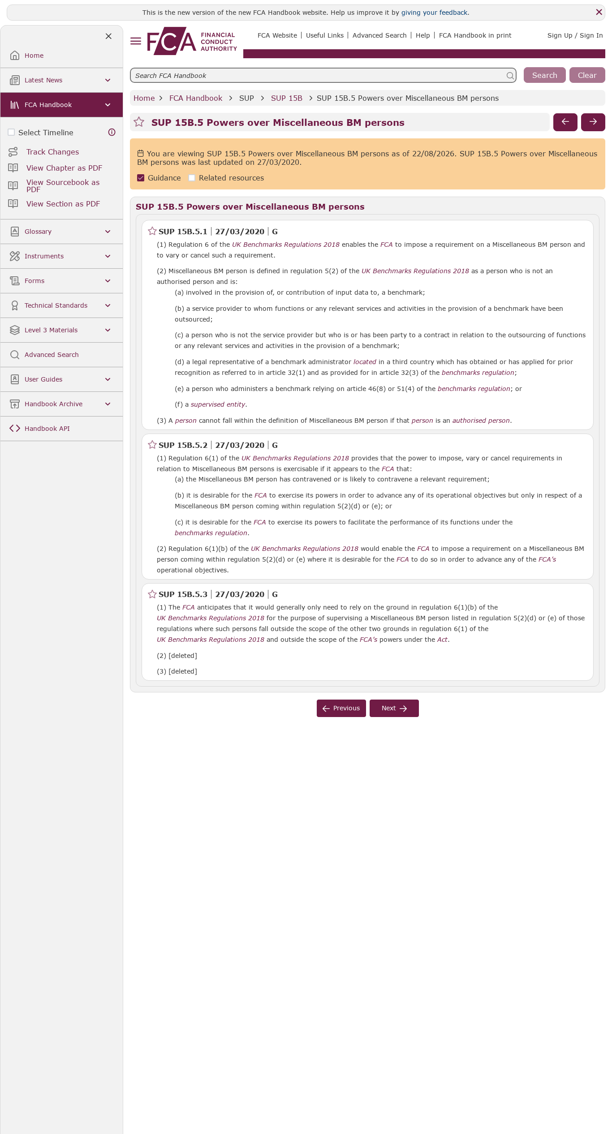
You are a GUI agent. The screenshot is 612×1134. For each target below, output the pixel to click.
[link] (192, 41)
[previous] (565, 122)
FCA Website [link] (277, 35)
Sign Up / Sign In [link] (575, 35)
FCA (386, 244)
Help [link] (423, 35)
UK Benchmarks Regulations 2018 (286, 244)
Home (144, 98)
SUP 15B (286, 98)
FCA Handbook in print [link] (475, 35)
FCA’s (547, 559)
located (364, 362)
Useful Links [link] (325, 35)
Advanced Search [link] (380, 35)
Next (389, 708)
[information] (112, 132)
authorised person (481, 420)
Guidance (164, 178)
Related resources (231, 178)
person (186, 420)
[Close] (599, 12)
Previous (346, 708)
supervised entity (218, 404)
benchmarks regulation (478, 372)
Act (442, 639)
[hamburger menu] (135, 41)
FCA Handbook (196, 98)
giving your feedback (434, 12)
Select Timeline (45, 132)
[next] (593, 122)
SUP (247, 98)
